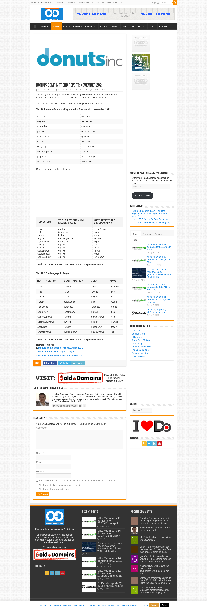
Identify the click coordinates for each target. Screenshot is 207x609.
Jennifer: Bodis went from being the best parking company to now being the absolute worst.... (155, 520)
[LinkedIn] (155, 2)
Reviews (164, 26)
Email (39, 462)
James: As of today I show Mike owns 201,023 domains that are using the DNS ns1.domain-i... (155, 580)
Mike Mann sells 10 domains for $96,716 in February (158, 287)
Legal (124, 26)
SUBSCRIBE (142, 195)
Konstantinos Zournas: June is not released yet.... (155, 529)
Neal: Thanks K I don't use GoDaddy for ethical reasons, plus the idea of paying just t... (154, 590)
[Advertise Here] (124, 14)
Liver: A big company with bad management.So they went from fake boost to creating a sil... (155, 549)
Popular (147, 234)
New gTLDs (95, 90)
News (57, 26)
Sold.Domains (83, 3)
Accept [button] (154, 605)
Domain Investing (140, 353)
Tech (152, 26)
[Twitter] (152, 2)
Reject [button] (164, 605)
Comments (159, 234)
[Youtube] (158, 2)
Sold (103, 26)
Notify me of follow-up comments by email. (60, 485)
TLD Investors (138, 356)
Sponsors (95, 3)
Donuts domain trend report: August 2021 (60, 348)
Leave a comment (110, 90)
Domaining (137, 343)
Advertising (106, 3)
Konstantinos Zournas (46, 90)
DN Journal (137, 337)
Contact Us (117, 3)
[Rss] (150, 2)
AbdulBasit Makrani (141, 340)
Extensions (113, 26)
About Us (60, 3)
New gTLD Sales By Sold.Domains (150, 219)
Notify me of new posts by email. (55, 489)
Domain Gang (138, 334)
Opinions (45, 26)
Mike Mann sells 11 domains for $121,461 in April (159, 247)
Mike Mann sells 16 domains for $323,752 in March (159, 259)
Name (40, 453)
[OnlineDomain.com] (52, 13)
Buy (67, 26)
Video (142, 26)
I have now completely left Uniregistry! (152, 222)
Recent (136, 234)
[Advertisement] (79, 196)
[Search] (175, 2)
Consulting (71, 3)
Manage (77, 26)
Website (40, 471)
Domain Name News (83, 90)
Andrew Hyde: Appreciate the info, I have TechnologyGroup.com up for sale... (154, 570)
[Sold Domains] (79, 377)
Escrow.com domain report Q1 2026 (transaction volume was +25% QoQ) (159, 273)
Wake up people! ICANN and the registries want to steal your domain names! (149, 213)
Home (35, 26)
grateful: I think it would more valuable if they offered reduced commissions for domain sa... (155, 559)
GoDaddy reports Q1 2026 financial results (157, 310)
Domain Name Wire (141, 347)
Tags (134, 240)
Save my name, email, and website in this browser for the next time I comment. (78, 480)
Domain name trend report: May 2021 (58, 351)
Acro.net (136, 330)
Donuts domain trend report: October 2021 (61, 355)
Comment (41, 428)
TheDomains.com (140, 350)
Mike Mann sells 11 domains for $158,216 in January (159, 299)
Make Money (91, 26)
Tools (132, 26)
